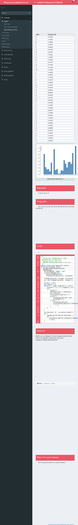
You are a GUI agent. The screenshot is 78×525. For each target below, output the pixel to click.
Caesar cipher (5, 32)
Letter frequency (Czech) (10, 30)
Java (38, 252)
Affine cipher (5, 38)
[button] (34, 2)
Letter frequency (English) (11, 27)
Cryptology (46, 383)
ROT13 (4, 41)
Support (53, 383)
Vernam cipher (6, 35)
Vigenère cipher (6, 44)
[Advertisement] (55, 20)
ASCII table (7, 24)
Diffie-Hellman (6, 47)
